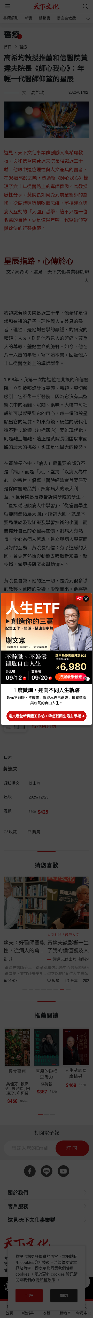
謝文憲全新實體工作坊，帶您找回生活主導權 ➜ (47, 716)
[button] (86, 598)
